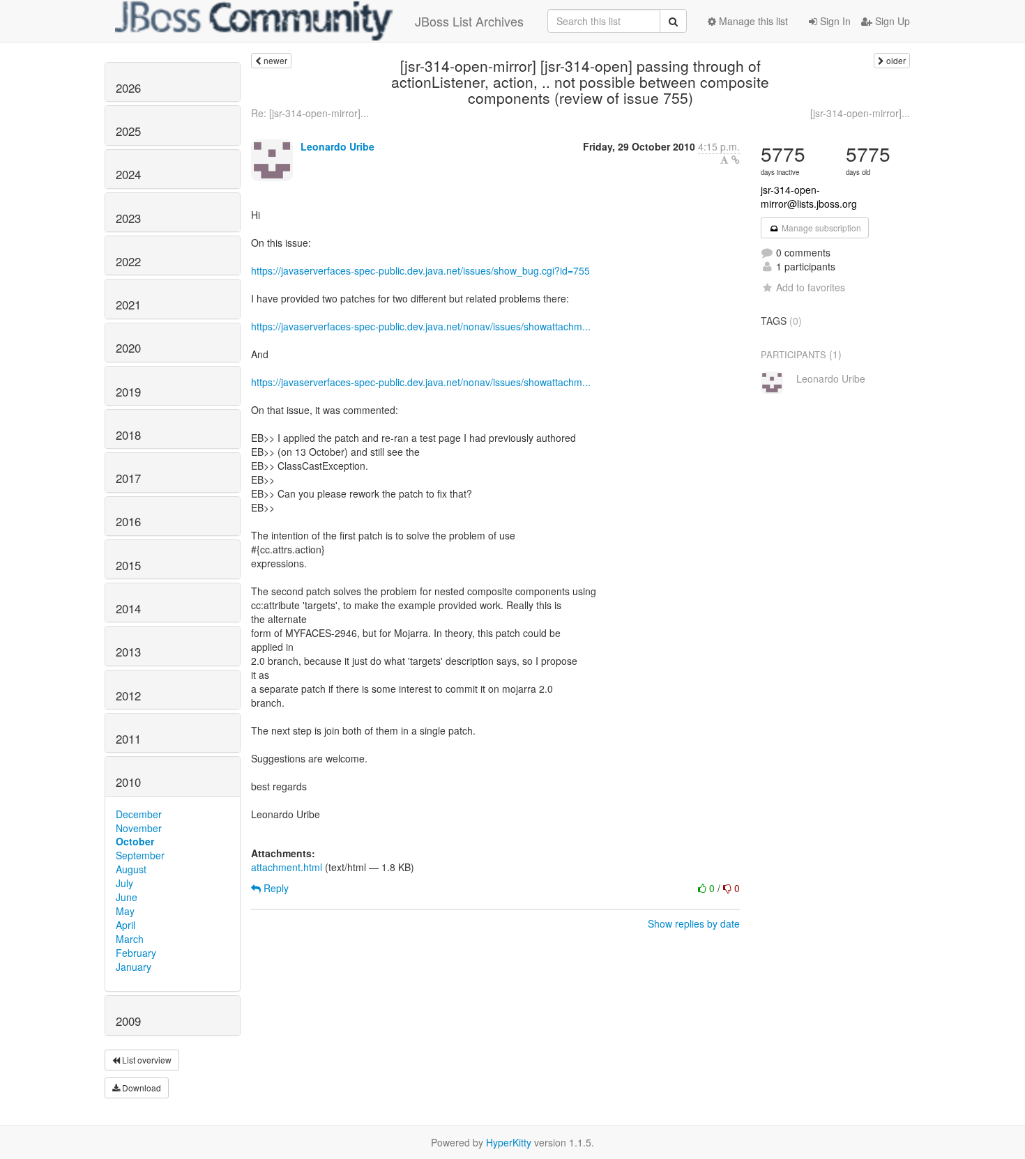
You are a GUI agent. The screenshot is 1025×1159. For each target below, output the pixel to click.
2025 (128, 131)
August (131, 869)
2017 (128, 478)
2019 (128, 391)
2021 (128, 304)
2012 (128, 695)
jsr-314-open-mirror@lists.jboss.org (809, 196)
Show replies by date (694, 923)
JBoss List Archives (469, 21)
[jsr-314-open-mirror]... (860, 113)
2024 (128, 174)
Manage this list (752, 21)
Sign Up (891, 21)
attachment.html (286, 867)
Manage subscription (820, 227)
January (133, 967)
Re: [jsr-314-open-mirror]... (310, 113)
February (136, 953)
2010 (128, 782)
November (139, 828)
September (140, 855)
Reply (275, 888)
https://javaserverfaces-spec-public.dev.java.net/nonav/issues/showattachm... (421, 326)
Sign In (834, 21)
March (130, 939)
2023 (128, 218)
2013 (128, 651)
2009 (128, 1021)
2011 (128, 738)
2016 (128, 521)
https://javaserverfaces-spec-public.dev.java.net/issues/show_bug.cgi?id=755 (420, 270)
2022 (128, 261)
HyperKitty (508, 1142)
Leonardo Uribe (337, 146)
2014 (128, 608)
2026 (128, 87)
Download (140, 1087)
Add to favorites (810, 287)
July (124, 883)
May (125, 911)
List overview (146, 1060)
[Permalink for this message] (735, 159)
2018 (128, 435)
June (126, 897)
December (139, 814)
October (135, 841)
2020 (128, 347)
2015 (128, 565)
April (125, 925)
